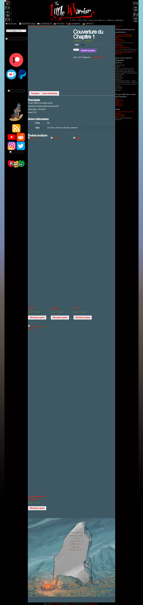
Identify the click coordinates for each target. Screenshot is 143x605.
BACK (117, 38)
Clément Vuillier (120, 116)
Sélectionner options (37, 317)
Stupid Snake (119, 49)
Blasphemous (119, 105)
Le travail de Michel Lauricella (124, 112)
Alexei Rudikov (120, 115)
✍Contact (88, 23)
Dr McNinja (118, 54)
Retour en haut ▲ (92, 603)
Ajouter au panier (88, 50)
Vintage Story (119, 100)
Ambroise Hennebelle (56, 603)
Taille (77, 45)
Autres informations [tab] (50, 93)
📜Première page (27, 23)
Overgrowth (118, 104)
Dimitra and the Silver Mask (123, 36)
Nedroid (117, 43)
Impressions (46, 26)
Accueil (30, 26)
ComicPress (73, 603)
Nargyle (117, 113)
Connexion (118, 26)
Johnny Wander (120, 41)
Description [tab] (35, 93)
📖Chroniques (44, 23)
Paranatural (119, 39)
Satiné (54, 26)
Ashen (117, 102)
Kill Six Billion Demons (122, 47)
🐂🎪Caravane (73, 23)
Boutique (37, 26)
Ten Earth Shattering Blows (123, 35)
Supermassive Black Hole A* (124, 52)
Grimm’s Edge (119, 46)
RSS (85, 603)
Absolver (118, 99)
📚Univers (59, 23)
